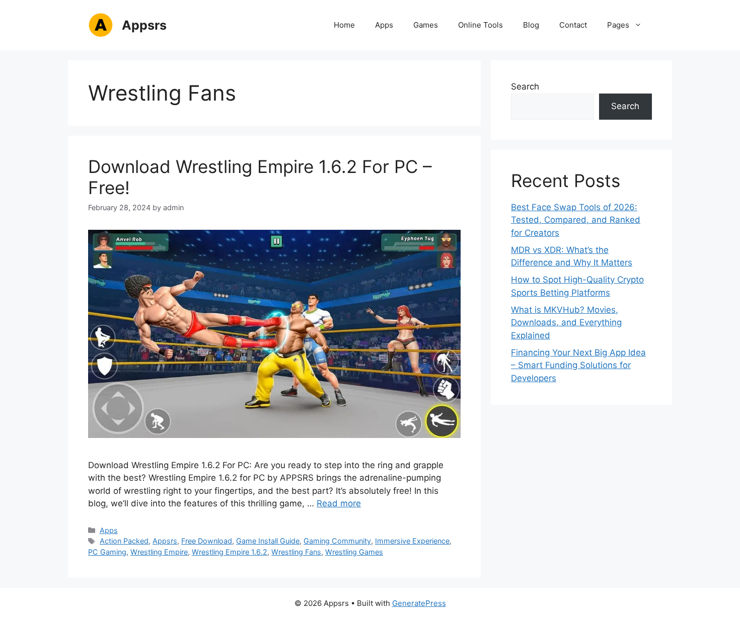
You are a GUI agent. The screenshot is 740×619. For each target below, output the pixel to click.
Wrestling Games (354, 552)
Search (525, 86)
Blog (531, 25)
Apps (384, 25)
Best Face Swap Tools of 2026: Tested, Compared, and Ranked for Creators (575, 220)
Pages (618, 25)
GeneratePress (419, 603)
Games (425, 25)
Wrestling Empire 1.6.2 (229, 552)
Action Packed (124, 541)
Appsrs (144, 25)
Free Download (206, 541)
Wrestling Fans (296, 552)
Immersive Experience (412, 541)
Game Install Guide (268, 541)
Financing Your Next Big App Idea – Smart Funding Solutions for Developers (578, 365)
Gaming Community (337, 541)
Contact (573, 25)
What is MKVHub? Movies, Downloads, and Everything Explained (566, 322)
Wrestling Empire (159, 552)
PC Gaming (107, 552)
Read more (339, 503)
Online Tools (480, 25)
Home (344, 25)
